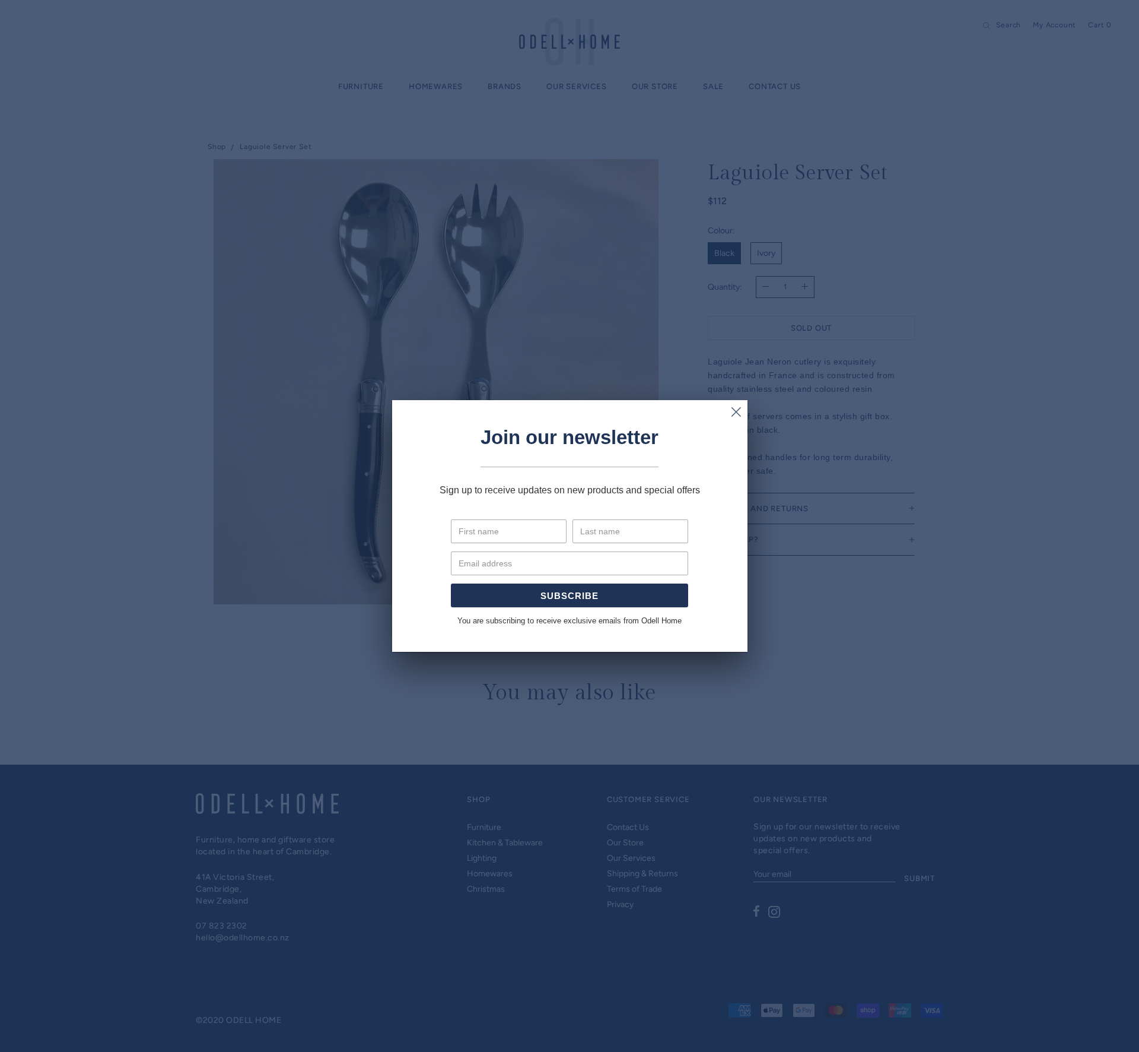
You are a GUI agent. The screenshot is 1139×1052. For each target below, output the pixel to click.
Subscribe (569, 596)
